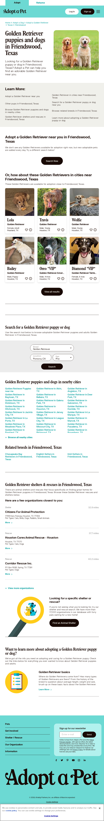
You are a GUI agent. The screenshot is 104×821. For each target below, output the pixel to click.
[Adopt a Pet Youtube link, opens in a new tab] (74, 760)
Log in (72, 11)
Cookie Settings (52, 802)
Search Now (52, 161)
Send (89, 734)
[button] (26, 230)
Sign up (87, 11)
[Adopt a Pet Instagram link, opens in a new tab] (79, 760)
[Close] (100, 808)
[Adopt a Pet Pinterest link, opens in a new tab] (68, 760)
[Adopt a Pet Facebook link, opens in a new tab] (57, 760)
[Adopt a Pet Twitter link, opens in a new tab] (62, 760)
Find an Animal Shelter (64, 623)
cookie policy (11, 811)
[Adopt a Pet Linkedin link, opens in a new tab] (84, 760)
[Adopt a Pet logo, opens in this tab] (52, 781)
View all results (52, 291)
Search (52, 366)
